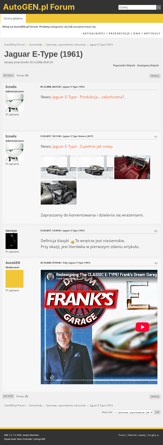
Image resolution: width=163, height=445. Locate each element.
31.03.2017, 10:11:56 (50, 136)
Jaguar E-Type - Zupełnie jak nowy (82, 146)
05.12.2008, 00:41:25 (50, 86)
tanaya (11, 230)
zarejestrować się (84, 26)
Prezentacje (119, 33)
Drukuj (155, 75)
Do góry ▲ (153, 434)
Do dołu (8, 75)
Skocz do (107, 412)
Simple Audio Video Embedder (18, 439)
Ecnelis (11, 87)
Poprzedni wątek (124, 65)
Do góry (8, 396)
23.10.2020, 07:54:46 (50, 262)
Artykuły (152, 33)
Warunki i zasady (137, 434)
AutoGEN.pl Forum (39, 7)
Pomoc (122, 434)
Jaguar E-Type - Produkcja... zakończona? (88, 96)
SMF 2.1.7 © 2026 (12, 435)
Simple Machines (31, 435)
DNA (137, 33)
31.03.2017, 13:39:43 (50, 230)
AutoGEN (13, 263)
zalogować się (59, 26)
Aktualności (94, 33)
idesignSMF (40, 439)
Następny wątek (148, 65)
